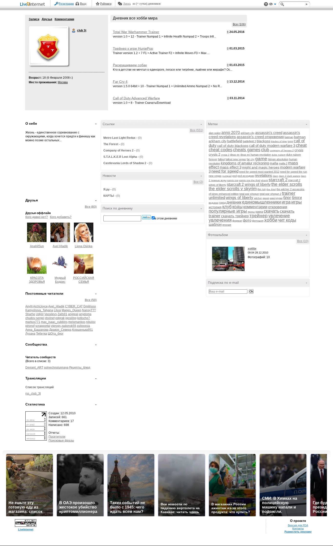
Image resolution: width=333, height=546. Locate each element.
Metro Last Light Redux (119, 138)
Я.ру (106, 189)
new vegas (215, 175)
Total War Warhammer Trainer (136, 32)
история (215, 207)
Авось (127, 3)
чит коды (287, 220)
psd (234, 175)
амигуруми (276, 198)
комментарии (255, 207)
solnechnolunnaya (56, 367)
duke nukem (278, 154)
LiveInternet (33, 4)
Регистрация (66, 3)
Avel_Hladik (56, 306)
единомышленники (261, 202)
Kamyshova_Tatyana (39, 310)
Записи (34, 19)
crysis (298, 150)
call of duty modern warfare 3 (272, 145)
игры (296, 202)
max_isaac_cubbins (54, 322)
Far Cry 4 (120, 82)
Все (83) (91, 206)
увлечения (220, 220)
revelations (263, 175)
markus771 (32, 322)
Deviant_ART (34, 367)
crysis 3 (225, 154)
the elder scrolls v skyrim (233, 188)
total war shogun (249, 193)
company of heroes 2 (282, 150)
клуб (227, 206)
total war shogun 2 (270, 193)
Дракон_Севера (60, 329)
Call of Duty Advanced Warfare (136, 98)
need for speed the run (293, 171)
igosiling (71, 318)
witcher (258, 198)
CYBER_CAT (74, 306)
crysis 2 (214, 154)
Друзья (47, 19)
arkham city (248, 133)
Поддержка (266, 4)
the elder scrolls (286, 184)
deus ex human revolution (255, 154)
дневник (233, 202)
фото (247, 220)
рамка (259, 211)
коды (237, 206)
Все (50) (91, 300)
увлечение (279, 215)
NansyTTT (89, 310)
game (261, 158)
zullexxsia (83, 326)
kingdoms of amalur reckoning (245, 163)
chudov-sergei (34, 318)
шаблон (215, 224)
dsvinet (50, 318)
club (265, 149)
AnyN (29, 306)
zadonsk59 (68, 326)
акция (266, 198)
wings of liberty (239, 197)
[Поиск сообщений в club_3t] (146, 217)
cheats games (246, 149)
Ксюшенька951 (82, 329)
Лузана (30, 333)
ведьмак (213, 202)
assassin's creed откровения (260, 137)
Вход (83, 3)
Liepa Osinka (83, 246)
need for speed (224, 171)
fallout (221, 159)
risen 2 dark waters (289, 176)
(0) (140, 138)
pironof (30, 326)
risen (275, 176)
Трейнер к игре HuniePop (133, 48)
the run (261, 189)
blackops (263, 141)
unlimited (217, 197)
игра (286, 202)
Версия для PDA (298, 525)
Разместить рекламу (298, 531)
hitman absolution (278, 159)
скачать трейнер (235, 216)
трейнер (258, 215)
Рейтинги (105, 3)
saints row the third (249, 180)
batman (288, 137)
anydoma (85, 314)
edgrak (60, 318)
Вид (272, 5)
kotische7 (83, 318)
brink (290, 141)
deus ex (235, 154)
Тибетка (41, 333)
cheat (301, 145)
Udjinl (40, 314)
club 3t (74, 31)
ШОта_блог (55, 333)
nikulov (91, 322)
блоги (297, 198)
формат (237, 220)
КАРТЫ (108, 196)
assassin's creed (268, 133)
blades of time (279, 141)
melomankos (76, 322)
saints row (232, 180)
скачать (271, 211)
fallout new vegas (235, 159)
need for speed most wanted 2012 (259, 171)
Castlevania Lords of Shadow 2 (124, 163)
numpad (227, 176)
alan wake (215, 133)
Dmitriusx (89, 306)
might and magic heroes (260, 167)
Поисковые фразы (61, 440)
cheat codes (220, 149)
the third (271, 189)
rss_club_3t (33, 393)
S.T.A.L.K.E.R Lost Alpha (120, 157)
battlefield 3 (249, 141)
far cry (251, 159)
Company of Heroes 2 (118, 150)
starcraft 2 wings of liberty (249, 184)
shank (264, 180)
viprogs (56, 326)
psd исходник (245, 175)
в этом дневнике (166, 218)
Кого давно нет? (36, 217)
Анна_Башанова (37, 329)
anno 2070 (230, 133)
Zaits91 (62, 314)
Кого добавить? (60, 217)
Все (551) (196, 130)
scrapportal (42, 326)
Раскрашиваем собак (130, 65)
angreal (73, 314)
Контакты (298, 528)
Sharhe (30, 314)
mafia (274, 163)
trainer (288, 193)
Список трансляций (39, 387)
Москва (63, 82)
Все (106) (239, 24)
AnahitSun (37, 246)
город (222, 202)
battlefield (234, 141)
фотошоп (258, 220)
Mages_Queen (71, 310)
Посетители (57, 436)
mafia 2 (283, 163)
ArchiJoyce (40, 306)
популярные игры (228, 211)
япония (226, 224)
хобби (270, 220)
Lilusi (57, 310)
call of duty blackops (232, 146)
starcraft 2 (278, 180)
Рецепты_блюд (79, 367)
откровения (277, 207)
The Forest (110, 144)
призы (251, 211)
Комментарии (64, 19)
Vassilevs (50, 314)
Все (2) (198, 182)
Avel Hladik (60, 246)
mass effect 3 (230, 167)
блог (287, 198)
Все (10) (302, 241)
